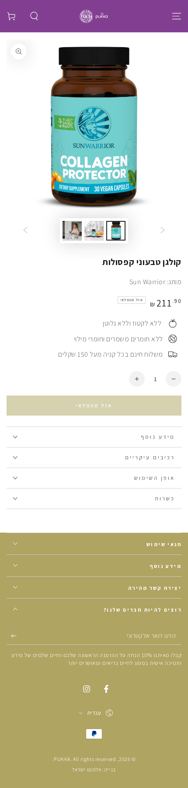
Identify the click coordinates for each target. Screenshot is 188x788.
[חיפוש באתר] (34, 16)
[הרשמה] (12, 636)
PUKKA (62, 759)
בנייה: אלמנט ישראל (94, 769)
